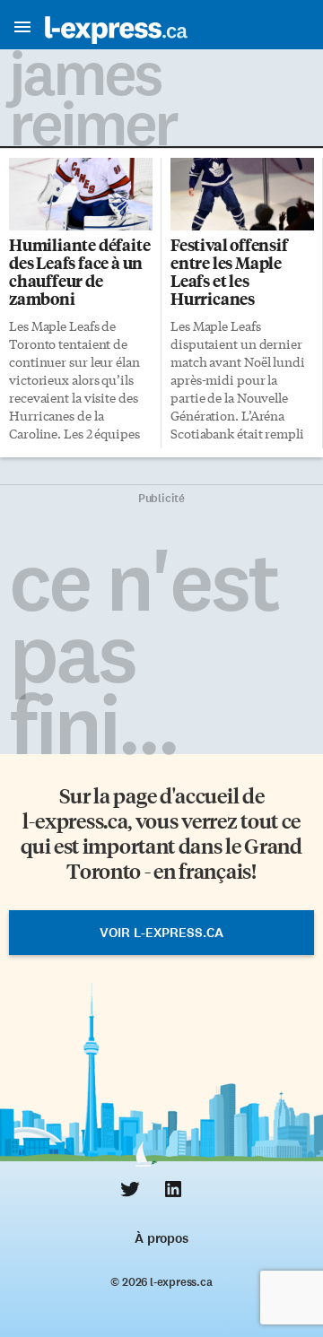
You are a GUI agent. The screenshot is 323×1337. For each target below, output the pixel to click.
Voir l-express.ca (161, 933)
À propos (161, 1238)
